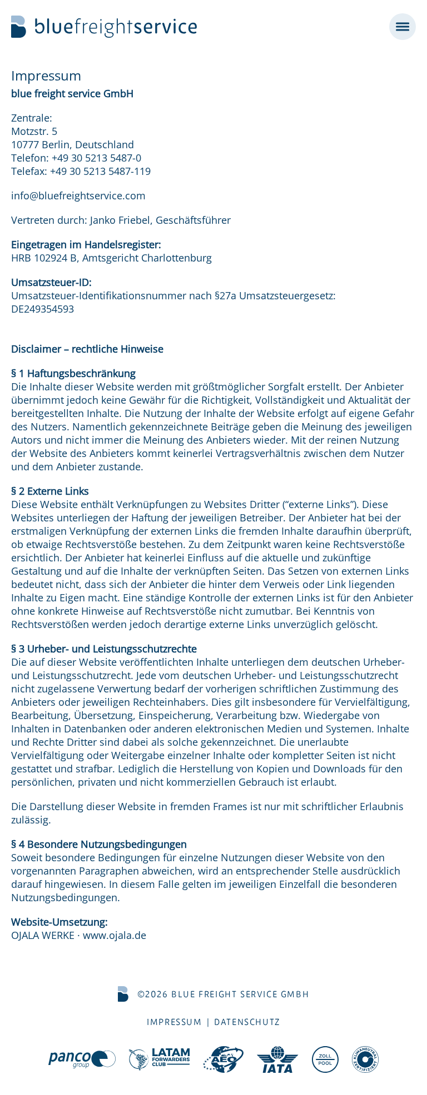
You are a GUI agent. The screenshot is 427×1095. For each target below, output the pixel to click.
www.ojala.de (114, 935)
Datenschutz (247, 1021)
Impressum (174, 1021)
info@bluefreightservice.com (78, 195)
